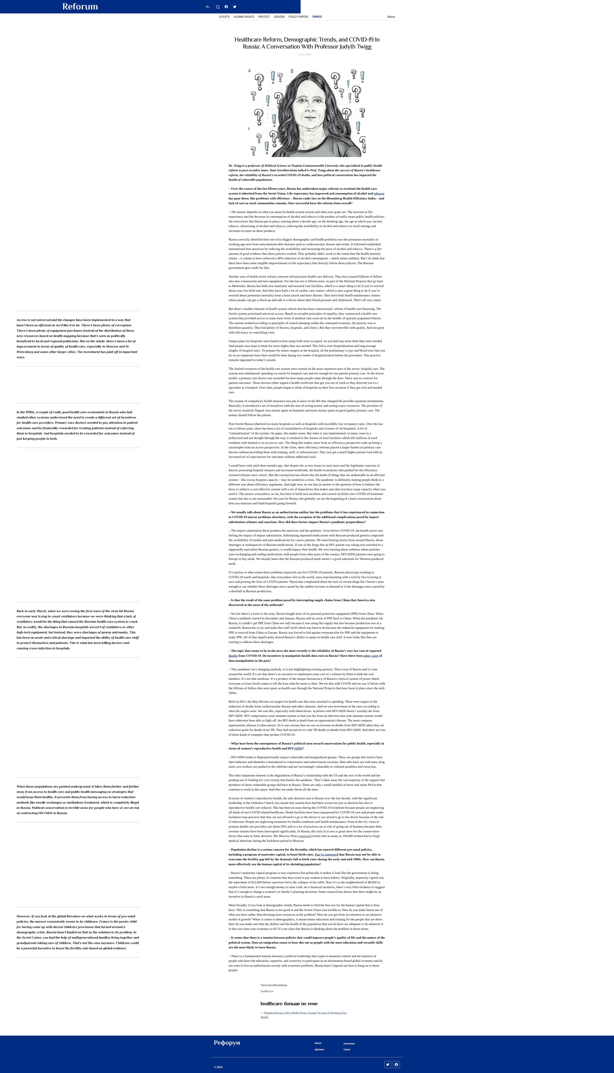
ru (208, 7)
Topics (317, 17)
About (391, 17)
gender (279, 17)
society (224, 17)
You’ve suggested (326, 854)
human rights (244, 17)
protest (264, 17)
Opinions (319, 1049)
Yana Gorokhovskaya (274, 985)
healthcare (267, 991)
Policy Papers (298, 17)
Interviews (349, 1043)
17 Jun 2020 (304, 54)
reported (304, 836)
